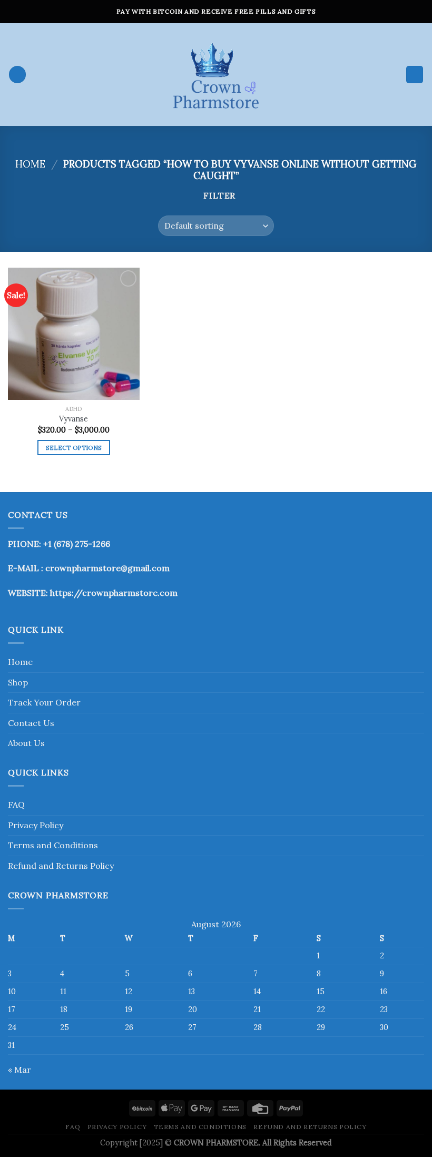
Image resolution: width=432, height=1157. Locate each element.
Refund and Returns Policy (61, 865)
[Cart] (414, 74)
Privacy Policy (35, 825)
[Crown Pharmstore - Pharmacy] (216, 74)
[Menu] (17, 74)
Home (30, 164)
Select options (74, 448)
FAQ (16, 804)
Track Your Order (44, 702)
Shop (18, 682)
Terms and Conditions (53, 845)
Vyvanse (73, 419)
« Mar (19, 1069)
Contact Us (31, 723)
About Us (26, 743)
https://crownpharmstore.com (114, 592)
